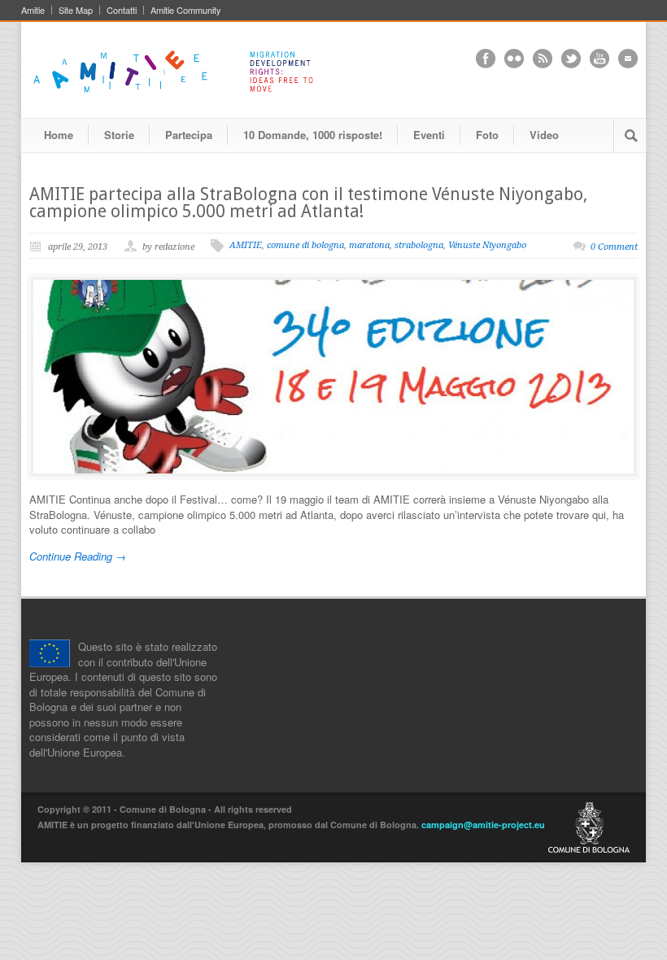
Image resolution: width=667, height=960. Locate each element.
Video (544, 134)
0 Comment (614, 247)
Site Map (76, 10)
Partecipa (188, 134)
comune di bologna (305, 245)
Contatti (122, 10)
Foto (487, 134)
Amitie (33, 10)
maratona (369, 245)
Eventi (429, 134)
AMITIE (245, 245)
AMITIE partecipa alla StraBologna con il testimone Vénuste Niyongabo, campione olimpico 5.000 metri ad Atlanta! (308, 202)
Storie (119, 134)
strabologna (419, 245)
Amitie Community (185, 10)
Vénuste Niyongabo (487, 245)
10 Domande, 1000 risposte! (312, 134)
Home (58, 134)
